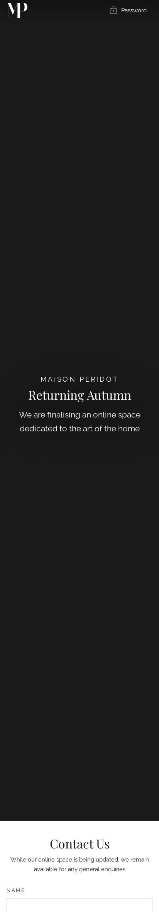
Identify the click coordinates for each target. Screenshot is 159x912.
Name (16, 890)
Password (134, 10)
